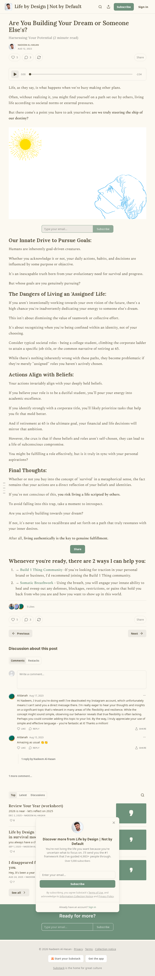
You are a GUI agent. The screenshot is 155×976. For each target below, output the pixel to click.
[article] (77, 813)
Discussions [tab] (38, 795)
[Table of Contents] (4, 488)
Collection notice (105, 949)
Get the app (96, 958)
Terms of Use (95, 892)
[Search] (100, 7)
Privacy (78, 949)
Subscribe (124, 7)
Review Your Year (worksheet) (36, 806)
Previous (23, 633)
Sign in (143, 7)
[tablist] (25, 660)
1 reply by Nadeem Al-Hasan (38, 759)
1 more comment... (20, 776)
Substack (58, 968)
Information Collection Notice (76, 896)
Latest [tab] (23, 795)
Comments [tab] (17, 660)
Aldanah (22, 695)
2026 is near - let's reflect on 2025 (31, 811)
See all (16, 892)
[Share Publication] (108, 7)
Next (134, 633)
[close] (114, 823)
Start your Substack (68, 958)
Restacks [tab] (33, 660)
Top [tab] (13, 795)
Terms (89, 949)
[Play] (15, 74)
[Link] (3, 240)
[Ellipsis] (144, 695)
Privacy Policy (106, 896)
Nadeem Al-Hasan (28, 45)
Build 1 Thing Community (41, 570)
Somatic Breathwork (37, 583)
